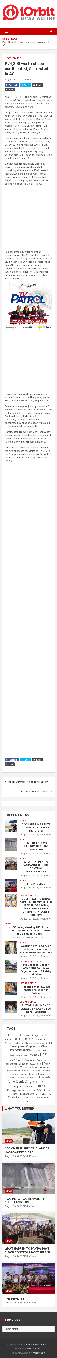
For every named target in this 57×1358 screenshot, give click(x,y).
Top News (39, 1098)
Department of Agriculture (35, 1060)
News (8, 58)
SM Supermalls (27, 1098)
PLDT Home (29, 1090)
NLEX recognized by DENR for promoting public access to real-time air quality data (28, 930)
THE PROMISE (36, 883)
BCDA (16, 1039)
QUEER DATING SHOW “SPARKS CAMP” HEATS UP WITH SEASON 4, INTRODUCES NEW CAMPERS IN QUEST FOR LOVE (36, 907)
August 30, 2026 (29, 834)
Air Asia (26, 1036)
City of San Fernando (34, 1043)
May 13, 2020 (12, 79)
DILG (39, 1064)
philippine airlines (21, 1086)
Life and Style (28, 895)
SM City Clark (21, 1094)
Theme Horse (32, 1348)
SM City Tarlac (38, 1094)
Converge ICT (40, 1050)
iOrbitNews (27, 79)
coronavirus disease (18, 1056)
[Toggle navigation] (6, 31)
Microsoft (44, 1077)
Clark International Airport (28, 1048)
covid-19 (39, 1055)
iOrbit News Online (36, 1344)
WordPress (39, 1352)
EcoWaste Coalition (26, 1067)
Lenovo (19, 1077)
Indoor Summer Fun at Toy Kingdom (28, 781)
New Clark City (19, 1082)
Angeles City (40, 1035)
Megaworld (30, 1078)
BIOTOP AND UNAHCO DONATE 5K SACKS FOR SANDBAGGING (36, 1008)
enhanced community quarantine (28, 1069)
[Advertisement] (28, 217)
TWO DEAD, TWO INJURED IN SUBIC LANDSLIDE (36, 846)
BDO (24, 1039)
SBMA (41, 1090)
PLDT (34, 1086)
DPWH (46, 1063)
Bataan (8, 1039)
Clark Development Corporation (31, 1044)
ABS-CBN (14, 1035)
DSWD (11, 1067)
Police (16, 58)
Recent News (18, 815)
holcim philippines (28, 1074)
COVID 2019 (16, 1059)
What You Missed (19, 1108)
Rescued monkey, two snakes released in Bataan (36, 990)
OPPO (44, 1082)
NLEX (36, 1082)
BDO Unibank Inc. (37, 1039)
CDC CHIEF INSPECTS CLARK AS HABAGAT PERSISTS (36, 827)
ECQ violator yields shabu (35, 791)
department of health (17, 1063)
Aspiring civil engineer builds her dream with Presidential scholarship (36, 949)
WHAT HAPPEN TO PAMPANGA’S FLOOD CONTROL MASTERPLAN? (36, 866)
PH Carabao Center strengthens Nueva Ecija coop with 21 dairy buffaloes (36, 969)
